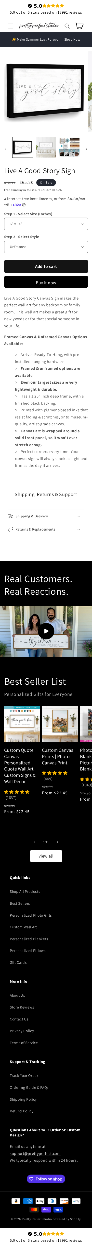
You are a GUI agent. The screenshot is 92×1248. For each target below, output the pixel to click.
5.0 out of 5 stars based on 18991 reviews (46, 12)
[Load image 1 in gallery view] (22, 147)
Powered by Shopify (67, 1219)
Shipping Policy (23, 1099)
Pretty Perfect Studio (37, 1219)
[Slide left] (5, 148)
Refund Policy (22, 1110)
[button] (11, 26)
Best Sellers (20, 903)
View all (46, 856)
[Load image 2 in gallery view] (46, 147)
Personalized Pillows (27, 950)
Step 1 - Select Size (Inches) (28, 214)
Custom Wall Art (23, 926)
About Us (17, 995)
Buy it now (46, 282)
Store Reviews (22, 1007)
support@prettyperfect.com (35, 1153)
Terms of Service (24, 1042)
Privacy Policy (22, 1030)
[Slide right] (86, 148)
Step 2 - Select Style (21, 236)
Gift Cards (18, 962)
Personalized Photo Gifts (31, 915)
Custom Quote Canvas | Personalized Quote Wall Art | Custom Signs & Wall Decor (20, 766)
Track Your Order (24, 1075)
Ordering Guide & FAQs (29, 1087)
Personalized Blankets (29, 938)
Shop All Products (25, 891)
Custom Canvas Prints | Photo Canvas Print (57, 756)
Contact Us (19, 1019)
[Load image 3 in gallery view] (69, 147)
